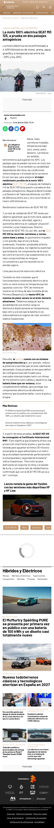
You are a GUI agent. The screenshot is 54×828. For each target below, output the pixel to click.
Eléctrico (36, 527)
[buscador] (44, 7)
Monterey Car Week (10, 616)
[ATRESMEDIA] (27, 779)
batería (19, 359)
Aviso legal (11, 814)
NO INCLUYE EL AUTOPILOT (14, 745)
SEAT (48, 230)
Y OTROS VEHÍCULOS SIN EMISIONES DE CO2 (38, 710)
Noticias (21, 579)
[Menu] (50, 7)
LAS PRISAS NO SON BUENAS (14, 709)
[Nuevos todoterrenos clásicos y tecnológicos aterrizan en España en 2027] (27, 657)
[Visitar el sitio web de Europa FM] (43, 793)
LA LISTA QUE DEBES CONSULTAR (36, 746)
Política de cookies (40, 814)
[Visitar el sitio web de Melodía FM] (12, 799)
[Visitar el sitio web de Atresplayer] (27, 799)
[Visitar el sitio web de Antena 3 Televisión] (10, 787)
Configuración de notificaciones (21, 822)
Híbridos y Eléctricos (23, 13)
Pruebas (31, 579)
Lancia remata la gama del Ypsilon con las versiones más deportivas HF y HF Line (27, 487)
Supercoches (42, 13)
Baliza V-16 (34, 2)
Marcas (6, 13)
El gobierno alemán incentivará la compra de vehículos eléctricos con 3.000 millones (38, 717)
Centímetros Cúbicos (10, 18)
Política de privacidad (24, 814)
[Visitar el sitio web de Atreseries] (21, 793)
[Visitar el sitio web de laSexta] (21, 787)
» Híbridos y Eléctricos (29, 18)
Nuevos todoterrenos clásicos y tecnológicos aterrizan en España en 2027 (26, 423)
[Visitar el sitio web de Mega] (10, 793)
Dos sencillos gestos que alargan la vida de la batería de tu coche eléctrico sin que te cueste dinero (13, 715)
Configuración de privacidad (36, 818)
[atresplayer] (37, 7)
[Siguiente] (49, 2)
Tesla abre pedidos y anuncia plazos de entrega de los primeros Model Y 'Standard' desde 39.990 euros (13, 752)
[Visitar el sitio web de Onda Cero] (32, 793)
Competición (8, 579)
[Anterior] (20, 2)
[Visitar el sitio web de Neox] (32, 787)
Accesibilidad (39, 822)
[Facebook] (5, 118)
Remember (42, 579)
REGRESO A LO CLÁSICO (13, 674)
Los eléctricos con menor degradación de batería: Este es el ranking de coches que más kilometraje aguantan (38, 754)
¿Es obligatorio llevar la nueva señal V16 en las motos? (14, 148)
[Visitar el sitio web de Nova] (43, 787)
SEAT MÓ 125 (20, 183)
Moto (24, 527)
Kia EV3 (25, 2)
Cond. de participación (15, 818)
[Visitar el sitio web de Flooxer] (41, 799)
